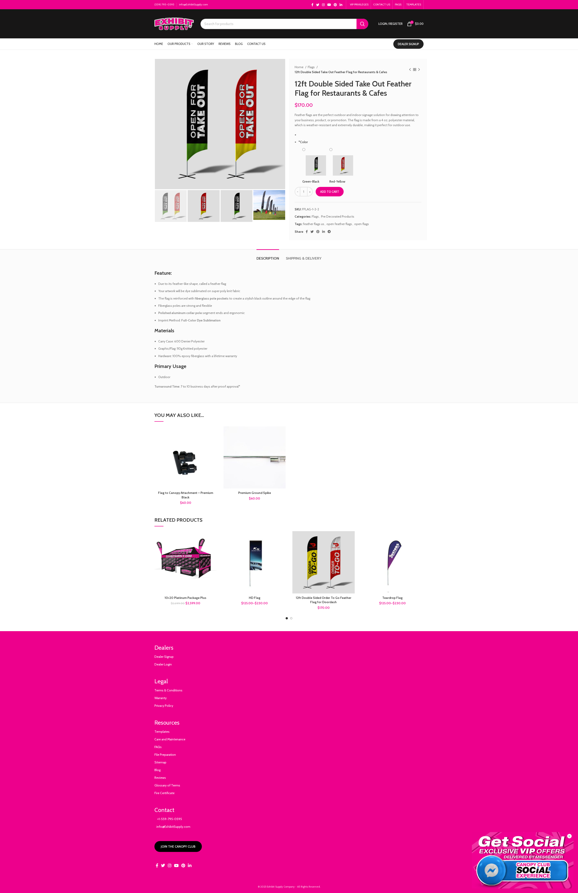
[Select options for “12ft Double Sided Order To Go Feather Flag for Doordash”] (351, 538)
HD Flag (254, 598)
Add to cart (329, 191)
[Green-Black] (315, 160)
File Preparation (165, 755)
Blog (157, 770)
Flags (311, 67)
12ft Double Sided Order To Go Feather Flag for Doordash (323, 600)
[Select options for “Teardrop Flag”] (420, 538)
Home (299, 67)
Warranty (160, 698)
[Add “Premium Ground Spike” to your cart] (282, 434)
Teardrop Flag (392, 598)
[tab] (267, 256)
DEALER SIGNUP (408, 44)
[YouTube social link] (329, 5)
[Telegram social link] (329, 232)
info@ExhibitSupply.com (193, 4)
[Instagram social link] (323, 5)
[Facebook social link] (312, 5)
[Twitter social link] (318, 5)
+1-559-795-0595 (168, 819)
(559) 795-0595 (164, 4)
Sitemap (160, 762)
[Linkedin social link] (341, 5)
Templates (162, 732)
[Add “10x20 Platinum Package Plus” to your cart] (213, 538)
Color (303, 142)
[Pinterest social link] (335, 5)
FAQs (158, 747)
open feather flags (339, 224)
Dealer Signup (164, 657)
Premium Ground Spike (254, 493)
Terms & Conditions (168, 690)
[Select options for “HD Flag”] (282, 538)
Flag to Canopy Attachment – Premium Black (185, 495)
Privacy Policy (163, 706)
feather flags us (313, 224)
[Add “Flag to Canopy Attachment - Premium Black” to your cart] (213, 434)
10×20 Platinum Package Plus (185, 598)
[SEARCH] (362, 24)
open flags (361, 224)
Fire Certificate (164, 793)
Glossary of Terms (167, 785)
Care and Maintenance (169, 739)
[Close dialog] (569, 836)
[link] (522, 860)
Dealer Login (163, 664)
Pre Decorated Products (337, 216)
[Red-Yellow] (343, 160)
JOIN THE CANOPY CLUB (178, 846)
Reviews (160, 778)
